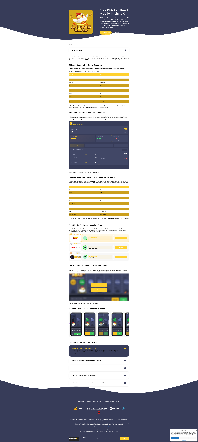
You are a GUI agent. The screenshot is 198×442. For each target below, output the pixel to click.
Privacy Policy (184, 440)
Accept (175, 438)
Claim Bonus (99, 220)
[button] (195, 430)
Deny (184, 438)
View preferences (192, 438)
